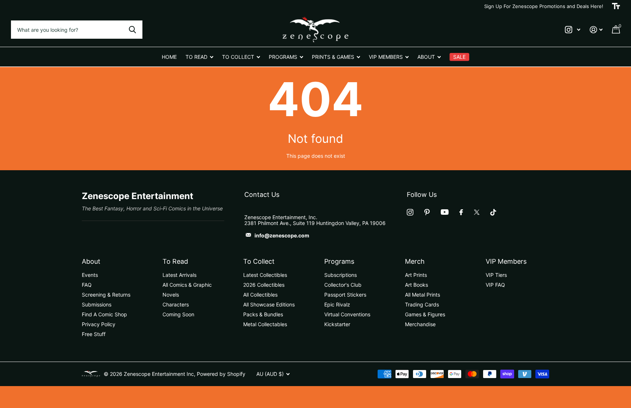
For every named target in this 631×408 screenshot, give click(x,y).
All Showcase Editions (269, 304)
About (91, 261)
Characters (175, 304)
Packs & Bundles (263, 314)
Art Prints (416, 275)
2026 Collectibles (263, 285)
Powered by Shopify (221, 374)
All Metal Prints (422, 294)
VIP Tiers (496, 275)
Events (90, 275)
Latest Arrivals (179, 275)
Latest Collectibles (265, 275)
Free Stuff (94, 334)
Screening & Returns (106, 294)
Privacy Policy (98, 324)
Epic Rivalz (337, 304)
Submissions (96, 304)
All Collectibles (260, 294)
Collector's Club (343, 285)
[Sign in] (596, 30)
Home (169, 57)
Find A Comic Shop (104, 314)
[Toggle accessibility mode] (616, 6)
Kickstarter (337, 324)
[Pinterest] (427, 212)
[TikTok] (493, 212)
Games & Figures (425, 314)
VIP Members (506, 261)
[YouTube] (444, 212)
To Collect (259, 261)
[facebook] (461, 212)
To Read (175, 261)
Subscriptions (340, 275)
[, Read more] (573, 30)
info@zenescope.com (282, 235)
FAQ (87, 285)
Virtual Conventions (347, 314)
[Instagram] (410, 212)
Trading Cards (422, 304)
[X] (476, 212)
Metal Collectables (265, 324)
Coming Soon (178, 314)
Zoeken (132, 29)
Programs (339, 261)
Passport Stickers (345, 294)
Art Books (416, 285)
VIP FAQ (495, 285)
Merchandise (420, 324)
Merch (415, 261)
